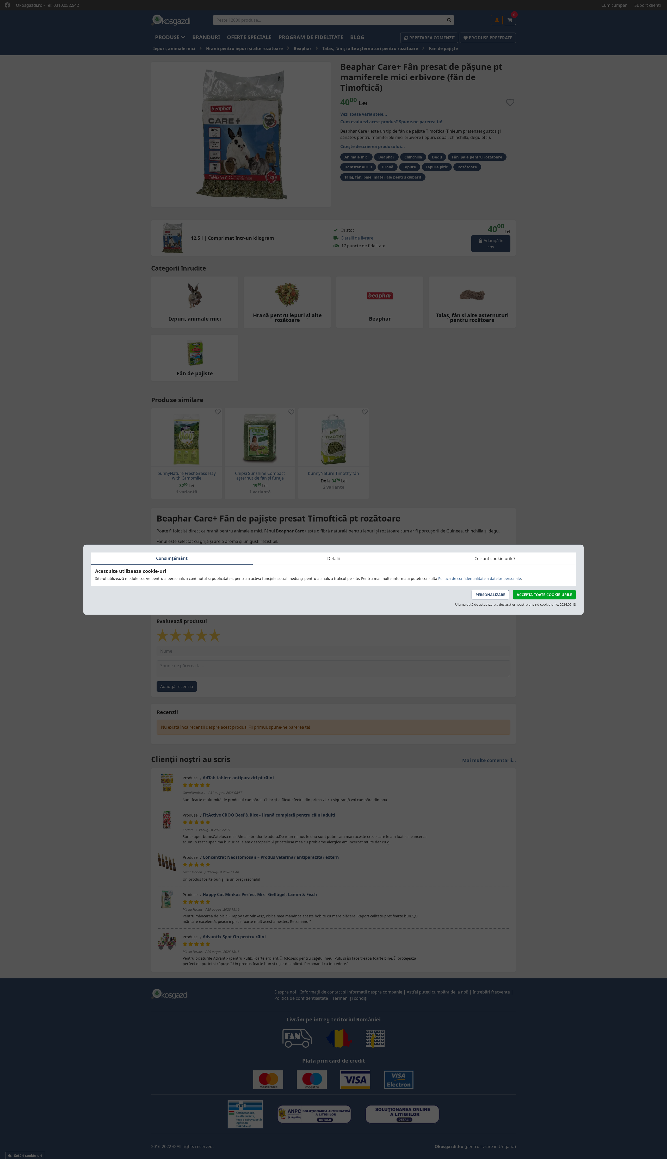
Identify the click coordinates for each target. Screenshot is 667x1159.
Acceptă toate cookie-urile (544, 594)
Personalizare (490, 594)
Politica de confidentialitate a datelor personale (479, 578)
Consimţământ (172, 558)
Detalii (333, 558)
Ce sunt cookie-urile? (494, 558)
